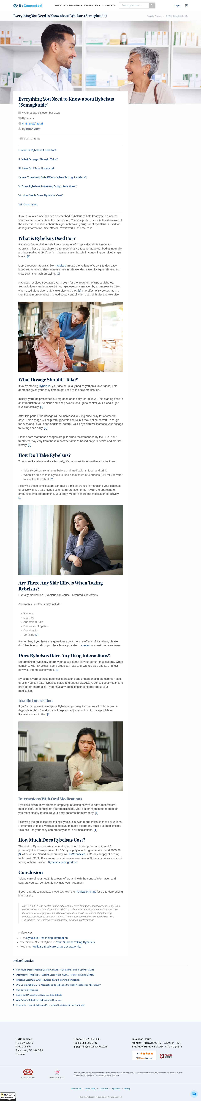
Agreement (116, 1089)
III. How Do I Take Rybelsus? (36, 168)
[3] (20, 854)
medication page (86, 891)
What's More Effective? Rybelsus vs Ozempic (38, 1000)
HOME (58, 5)
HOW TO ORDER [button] (71, 5)
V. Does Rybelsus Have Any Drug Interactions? (47, 186)
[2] (41, 407)
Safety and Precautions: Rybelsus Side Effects (38, 995)
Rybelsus (60, 265)
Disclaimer (104, 1089)
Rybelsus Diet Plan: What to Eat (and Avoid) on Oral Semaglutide (48, 980)
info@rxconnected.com (94, 1046)
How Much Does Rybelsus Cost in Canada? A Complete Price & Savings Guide (54, 969)
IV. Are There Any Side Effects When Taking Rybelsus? (52, 177)
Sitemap (127, 1089)
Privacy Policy (90, 1089)
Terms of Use (76, 1089)
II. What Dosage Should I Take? (38, 159)
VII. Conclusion (27, 204)
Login (177, 5)
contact (85, 645)
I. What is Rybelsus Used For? (37, 150)
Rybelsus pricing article (62, 862)
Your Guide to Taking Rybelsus (75, 942)
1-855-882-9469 (89, 1042)
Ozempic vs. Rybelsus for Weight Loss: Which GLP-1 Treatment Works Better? (54, 974)
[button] (8, 1096)
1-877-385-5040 (91, 1039)
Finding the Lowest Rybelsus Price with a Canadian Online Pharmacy (50, 1005)
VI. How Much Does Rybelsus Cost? (41, 195)
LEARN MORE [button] (91, 5)
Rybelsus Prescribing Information (47, 937)
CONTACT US (109, 5)
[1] (28, 256)
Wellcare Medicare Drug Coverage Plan (57, 946)
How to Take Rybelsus (26, 990)
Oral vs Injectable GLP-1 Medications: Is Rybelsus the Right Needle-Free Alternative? (58, 985)
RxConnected (76, 854)
